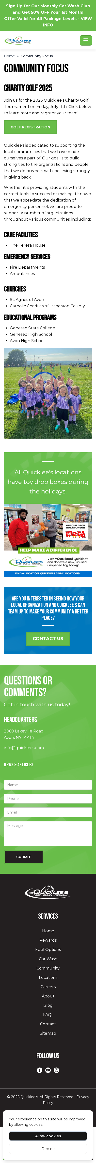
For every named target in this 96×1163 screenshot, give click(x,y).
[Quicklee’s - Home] (41, 40)
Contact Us (48, 638)
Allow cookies (48, 1136)
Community (48, 968)
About (48, 996)
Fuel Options (48, 949)
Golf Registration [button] (30, 127)
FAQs (48, 1014)
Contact (48, 1024)
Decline (48, 1149)
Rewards (48, 940)
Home (9, 56)
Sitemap (48, 1033)
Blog (48, 1005)
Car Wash (48, 959)
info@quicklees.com (24, 747)
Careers (48, 986)
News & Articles (18, 765)
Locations (48, 977)
